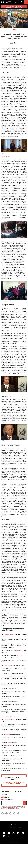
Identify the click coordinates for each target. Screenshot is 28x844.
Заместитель (8, 758)
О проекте (13, 824)
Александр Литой (14, 42)
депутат (17, 704)
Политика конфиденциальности (13, 829)
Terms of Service (16, 808)
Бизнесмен (7, 734)
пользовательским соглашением (19, 806)
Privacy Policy (10, 808)
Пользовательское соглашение (13, 826)
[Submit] (24, 803)
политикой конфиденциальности (7, 807)
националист (18, 650)
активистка (11, 665)
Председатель (8, 676)
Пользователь (9, 634)
